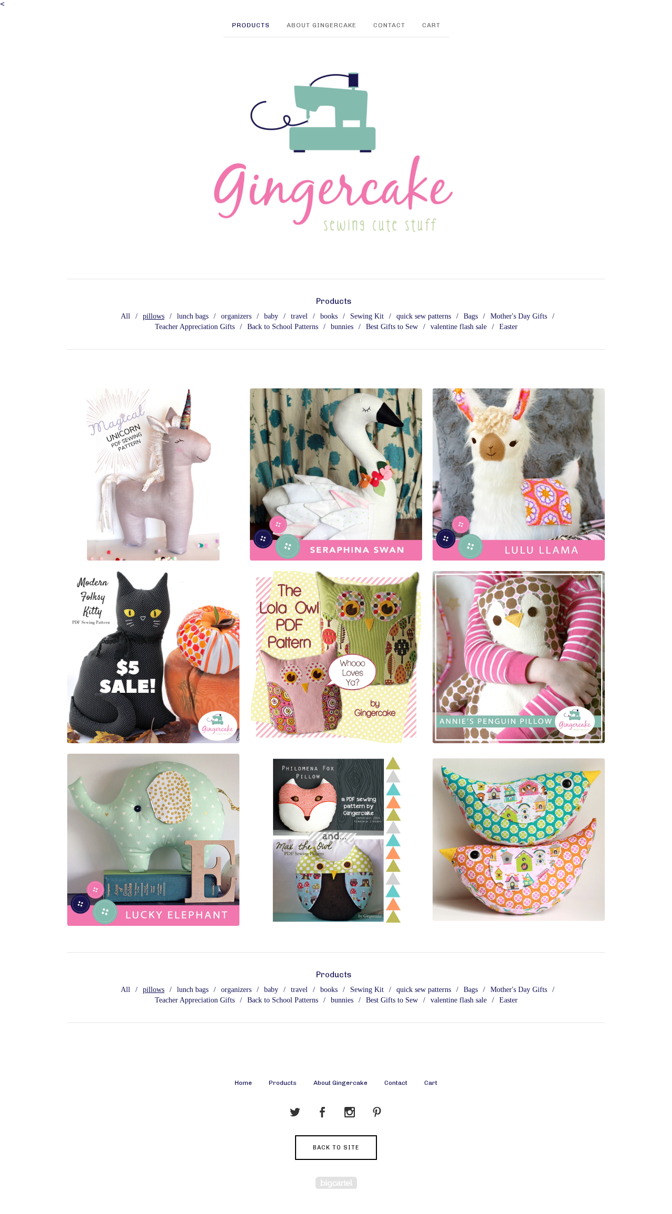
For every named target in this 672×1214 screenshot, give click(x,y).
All (125, 316)
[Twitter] (295, 1113)
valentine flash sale (458, 327)
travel (299, 316)
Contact (389, 25)
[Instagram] (349, 1113)
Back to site (336, 1147)
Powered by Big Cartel (336, 1183)
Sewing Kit (367, 316)
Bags (471, 316)
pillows (153, 316)
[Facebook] (322, 1113)
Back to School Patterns (282, 327)
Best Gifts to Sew (392, 327)
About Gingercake (321, 25)
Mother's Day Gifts (518, 316)
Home (243, 1082)
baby (271, 316)
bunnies (342, 327)
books (329, 316)
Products (251, 25)
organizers (236, 316)
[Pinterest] (377, 1113)
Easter (508, 327)
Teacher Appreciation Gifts (195, 327)
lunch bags (192, 316)
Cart (431, 25)
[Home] (336, 153)
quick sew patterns (423, 316)
